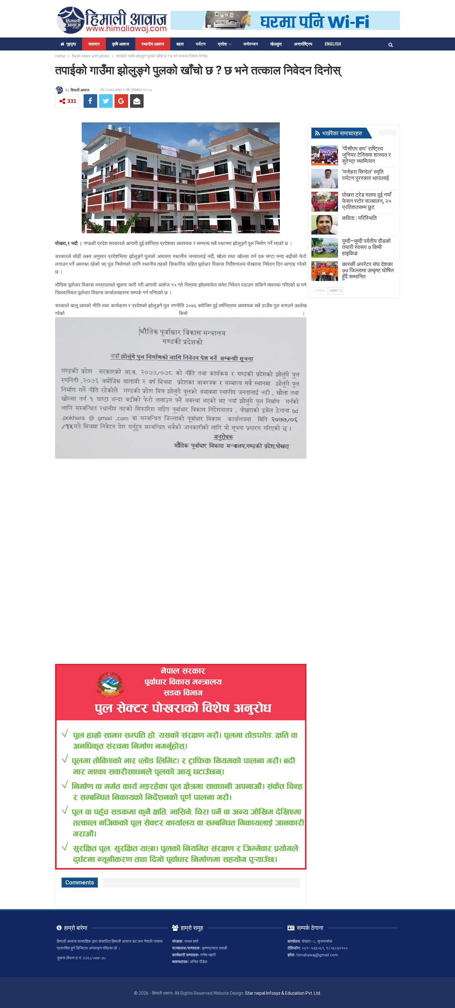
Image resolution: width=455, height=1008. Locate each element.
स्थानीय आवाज (152, 44)
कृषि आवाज (120, 44)
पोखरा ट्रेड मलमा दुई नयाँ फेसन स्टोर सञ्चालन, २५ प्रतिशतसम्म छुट (366, 200)
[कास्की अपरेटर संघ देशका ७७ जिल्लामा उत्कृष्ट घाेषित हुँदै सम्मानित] (324, 271)
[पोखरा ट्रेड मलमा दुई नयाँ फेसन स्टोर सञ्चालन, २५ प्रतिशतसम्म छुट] (324, 202)
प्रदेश (222, 44)
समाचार (94, 44)
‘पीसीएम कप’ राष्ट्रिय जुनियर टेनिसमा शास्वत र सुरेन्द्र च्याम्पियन (366, 154)
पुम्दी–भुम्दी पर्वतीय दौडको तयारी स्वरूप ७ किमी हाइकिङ (366, 247)
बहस (180, 44)
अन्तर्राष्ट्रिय (303, 44)
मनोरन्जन (251, 44)
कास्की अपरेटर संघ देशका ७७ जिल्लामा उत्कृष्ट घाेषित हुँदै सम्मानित (368, 270)
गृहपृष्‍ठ (71, 44)
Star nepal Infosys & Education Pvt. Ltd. (283, 993)
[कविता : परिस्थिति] (324, 225)
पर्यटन (201, 44)
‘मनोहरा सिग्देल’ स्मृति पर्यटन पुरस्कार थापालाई (365, 175)
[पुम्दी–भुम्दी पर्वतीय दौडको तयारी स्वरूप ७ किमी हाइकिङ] (324, 248)
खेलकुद (276, 44)
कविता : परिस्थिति (359, 218)
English (333, 44)
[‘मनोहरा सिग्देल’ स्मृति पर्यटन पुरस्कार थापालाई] (324, 179)
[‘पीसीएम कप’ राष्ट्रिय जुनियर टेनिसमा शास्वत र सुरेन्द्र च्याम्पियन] (324, 155)
